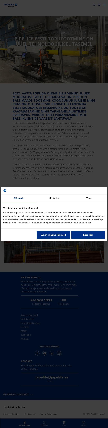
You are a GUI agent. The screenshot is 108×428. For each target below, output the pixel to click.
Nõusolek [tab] (18, 198)
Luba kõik (88, 235)
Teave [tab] (89, 198)
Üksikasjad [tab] (54, 198)
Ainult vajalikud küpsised (53, 235)
